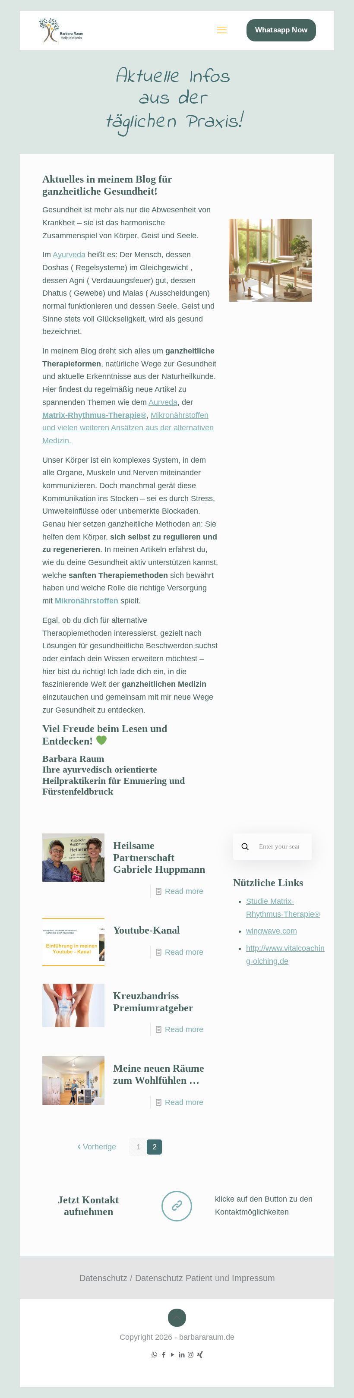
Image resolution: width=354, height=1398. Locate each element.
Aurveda (163, 402)
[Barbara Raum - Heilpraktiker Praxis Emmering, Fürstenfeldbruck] (68, 30)
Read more (184, 891)
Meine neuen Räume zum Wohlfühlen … (158, 1074)
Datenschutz (103, 1278)
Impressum (253, 1278)
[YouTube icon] (172, 1354)
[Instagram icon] (190, 1354)
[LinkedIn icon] (181, 1354)
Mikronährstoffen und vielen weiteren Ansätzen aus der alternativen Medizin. (128, 428)
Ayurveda (69, 254)
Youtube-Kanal (146, 930)
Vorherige (99, 1146)
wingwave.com (271, 931)
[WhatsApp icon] (154, 1354)
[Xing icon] (199, 1354)
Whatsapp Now (281, 30)
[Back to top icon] (177, 1318)
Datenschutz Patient (173, 1278)
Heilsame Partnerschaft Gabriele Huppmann (159, 857)
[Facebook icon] (163, 1354)
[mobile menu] (222, 30)
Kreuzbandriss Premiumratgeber (153, 1001)
